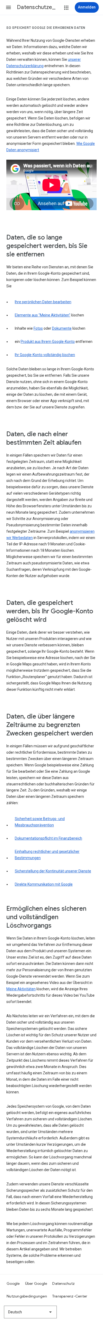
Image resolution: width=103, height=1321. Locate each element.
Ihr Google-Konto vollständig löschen (45, 355)
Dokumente (62, 328)
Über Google (36, 1283)
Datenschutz (63, 1283)
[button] (8, 7)
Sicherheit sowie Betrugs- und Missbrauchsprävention (40, 822)
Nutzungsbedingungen (27, 1296)
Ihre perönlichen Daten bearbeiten (43, 302)
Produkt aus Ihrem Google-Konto (48, 341)
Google (13, 1283)
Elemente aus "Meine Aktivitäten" (42, 315)
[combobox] (30, 1312)
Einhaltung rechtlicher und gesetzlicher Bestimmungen (47, 854)
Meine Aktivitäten (21, 989)
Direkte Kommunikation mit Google (44, 884)
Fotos (38, 328)
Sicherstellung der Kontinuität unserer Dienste (53, 871)
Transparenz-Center (69, 1296)
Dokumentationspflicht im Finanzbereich (48, 838)
